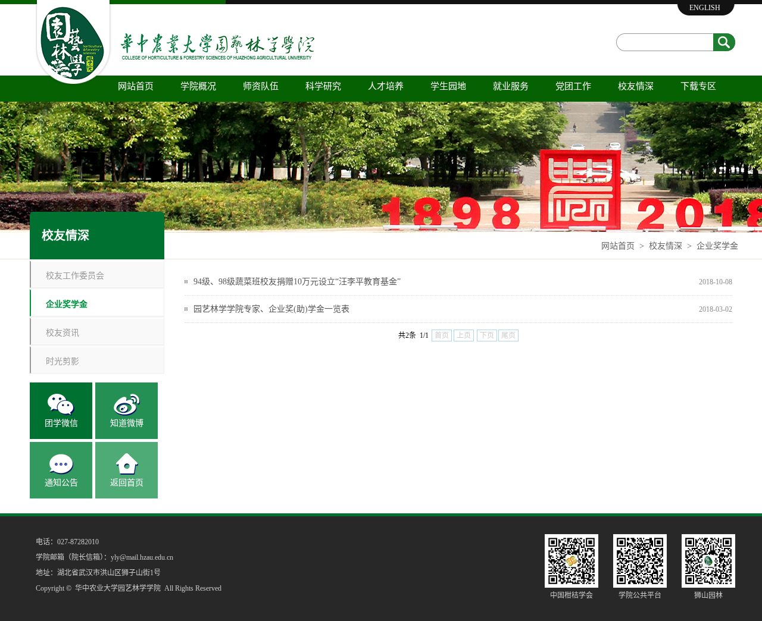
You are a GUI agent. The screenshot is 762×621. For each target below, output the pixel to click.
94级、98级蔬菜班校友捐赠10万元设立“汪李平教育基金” (297, 281)
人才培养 (386, 86)
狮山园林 (708, 595)
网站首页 (136, 86)
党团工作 (573, 86)
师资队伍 (261, 86)
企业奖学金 (717, 246)
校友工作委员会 (75, 275)
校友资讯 (62, 332)
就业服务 (511, 86)
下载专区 (698, 86)
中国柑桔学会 (571, 595)
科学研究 (323, 86)
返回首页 (126, 482)
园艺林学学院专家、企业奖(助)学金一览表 (271, 309)
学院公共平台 (640, 595)
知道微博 (126, 423)
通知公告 (61, 482)
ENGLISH (704, 8)
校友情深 (636, 86)
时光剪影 (62, 360)
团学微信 (61, 423)
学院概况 (198, 86)
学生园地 (448, 86)
